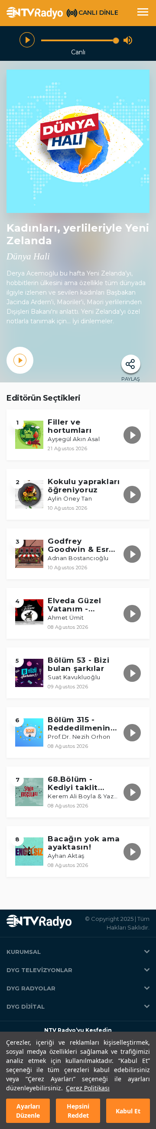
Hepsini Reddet (78, 1110)
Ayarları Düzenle (28, 1110)
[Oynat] (27, 40)
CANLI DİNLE (98, 13)
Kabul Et (128, 1111)
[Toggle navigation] (143, 13)
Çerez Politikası (88, 1088)
